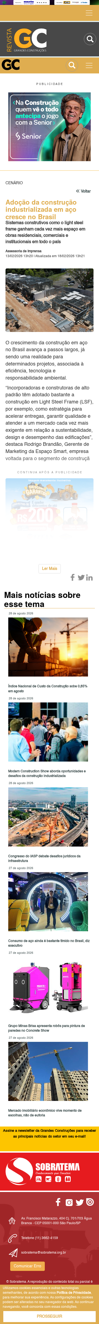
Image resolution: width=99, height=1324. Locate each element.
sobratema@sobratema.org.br (43, 1252)
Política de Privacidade (74, 1293)
